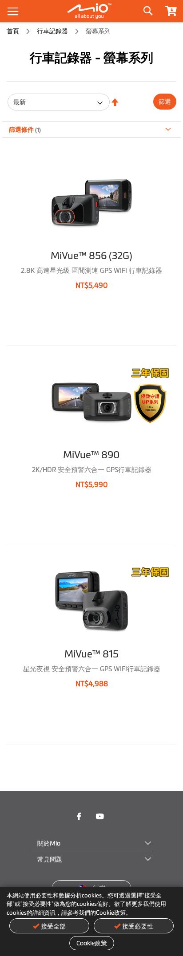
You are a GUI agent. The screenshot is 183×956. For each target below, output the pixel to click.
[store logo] (91, 11)
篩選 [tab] (165, 101)
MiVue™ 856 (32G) (91, 255)
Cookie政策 (91, 943)
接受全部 (53, 926)
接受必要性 (137, 926)
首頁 (13, 31)
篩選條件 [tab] (22, 129)
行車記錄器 (53, 31)
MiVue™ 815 (91, 654)
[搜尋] (147, 9)
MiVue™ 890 (91, 454)
